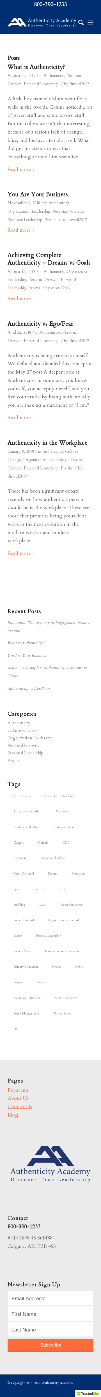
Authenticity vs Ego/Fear (40, 324)
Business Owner (62, 827)
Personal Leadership (41, 84)
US (15, 1029)
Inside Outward (23, 920)
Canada (43, 843)
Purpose (18, 982)
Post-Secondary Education (62, 951)
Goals (42, 905)
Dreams (53, 873)
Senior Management (26, 1013)
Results (41, 982)
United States (62, 1013)
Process (56, 967)
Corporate (20, 858)
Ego (16, 889)
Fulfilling (19, 905)
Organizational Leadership (65, 920)
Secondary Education (27, 998)
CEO (66, 843)
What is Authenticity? (36, 67)
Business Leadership (25, 827)
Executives (39, 889)
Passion (17, 936)
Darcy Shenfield (23, 873)
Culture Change (22, 730)
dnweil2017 (79, 84)
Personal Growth (67, 211)
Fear (63, 889)
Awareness (62, 811)
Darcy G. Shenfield (53, 858)
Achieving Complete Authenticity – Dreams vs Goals (49, 259)
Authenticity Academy (59, 796)
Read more (19, 169)
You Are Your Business (38, 194)
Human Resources (71, 905)
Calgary (18, 843)
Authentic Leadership (27, 811)
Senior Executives (66, 998)
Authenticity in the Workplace (48, 443)
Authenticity (54, 75)
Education (78, 873)
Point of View (22, 951)
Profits (50, 219)
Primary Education (25, 967)
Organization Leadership (29, 211)
